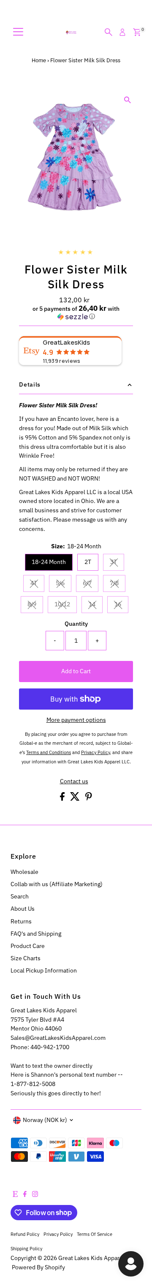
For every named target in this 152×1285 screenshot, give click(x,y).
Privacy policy (58, 1234)
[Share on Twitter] (75, 798)
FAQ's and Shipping (36, 933)
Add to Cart (76, 671)
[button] (76, 312)
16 (121, 605)
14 (96, 605)
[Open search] (108, 32)
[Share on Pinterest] (88, 798)
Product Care (28, 946)
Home (39, 60)
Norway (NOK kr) (45, 1120)
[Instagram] (35, 1195)
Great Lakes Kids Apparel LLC (97, 1258)
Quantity (76, 623)
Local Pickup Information (44, 970)
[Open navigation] (18, 32)
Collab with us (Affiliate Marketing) (57, 884)
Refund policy (25, 1234)
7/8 (117, 584)
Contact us (74, 782)
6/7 (90, 584)
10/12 (65, 605)
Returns (21, 921)
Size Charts (26, 958)
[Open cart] (137, 32)
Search (20, 896)
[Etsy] (15, 1195)
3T (117, 563)
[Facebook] (25, 1195)
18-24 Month (49, 562)
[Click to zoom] (127, 100)
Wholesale (24, 872)
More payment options (76, 720)
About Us (23, 908)
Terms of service (94, 1234)
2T (87, 562)
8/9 (35, 605)
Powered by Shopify (38, 1267)
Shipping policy (26, 1248)
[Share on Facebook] (63, 798)
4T (37, 584)
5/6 (63, 584)
